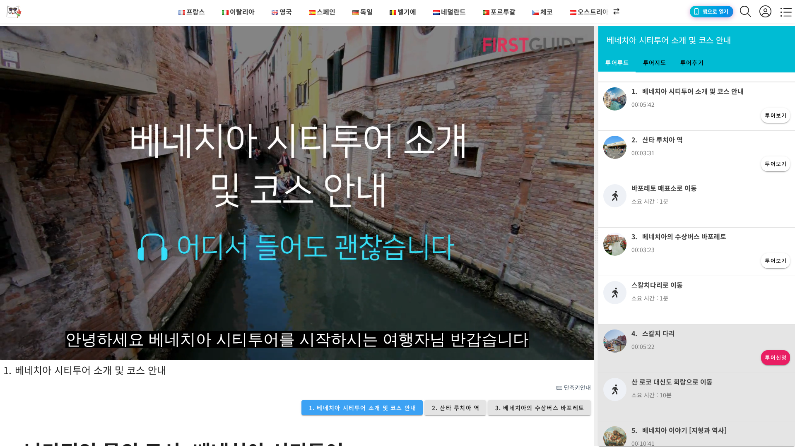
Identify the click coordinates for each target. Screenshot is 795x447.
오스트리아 (593, 12)
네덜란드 (453, 12)
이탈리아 (242, 12)
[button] (608, 11)
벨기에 (407, 12)
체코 (546, 12)
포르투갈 (503, 12)
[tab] (617, 62)
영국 (285, 12)
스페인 (326, 12)
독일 (366, 12)
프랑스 (195, 12)
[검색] (749, 11)
